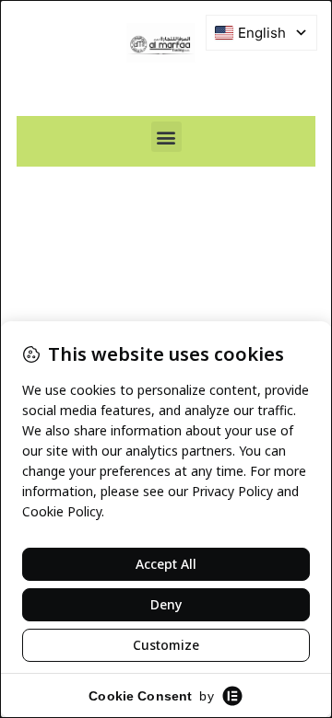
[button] (166, 137)
